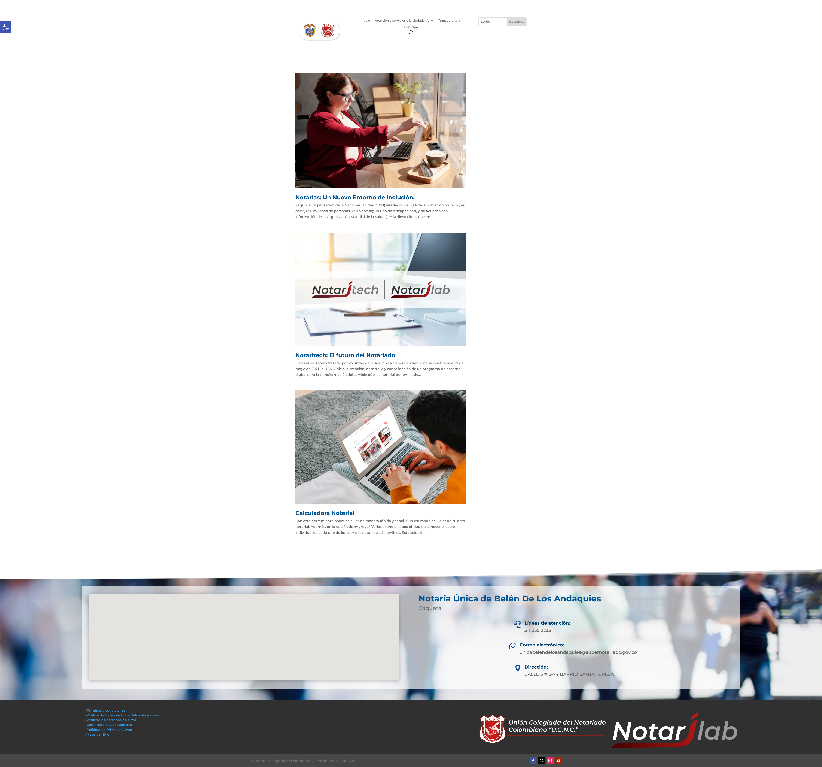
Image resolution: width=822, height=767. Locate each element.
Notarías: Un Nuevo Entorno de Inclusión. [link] (355, 197)
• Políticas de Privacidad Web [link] (108, 730)
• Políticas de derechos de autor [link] (110, 720)
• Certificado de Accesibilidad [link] (108, 725)
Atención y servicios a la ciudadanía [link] (402, 20)
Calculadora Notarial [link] (324, 513)
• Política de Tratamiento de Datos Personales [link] (122, 715)
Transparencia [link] (449, 20)
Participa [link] (411, 27)
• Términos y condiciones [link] (105, 710)
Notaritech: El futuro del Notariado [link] (345, 355)
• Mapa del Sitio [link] (97, 734)
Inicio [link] (366, 20)
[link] (5, 27)
